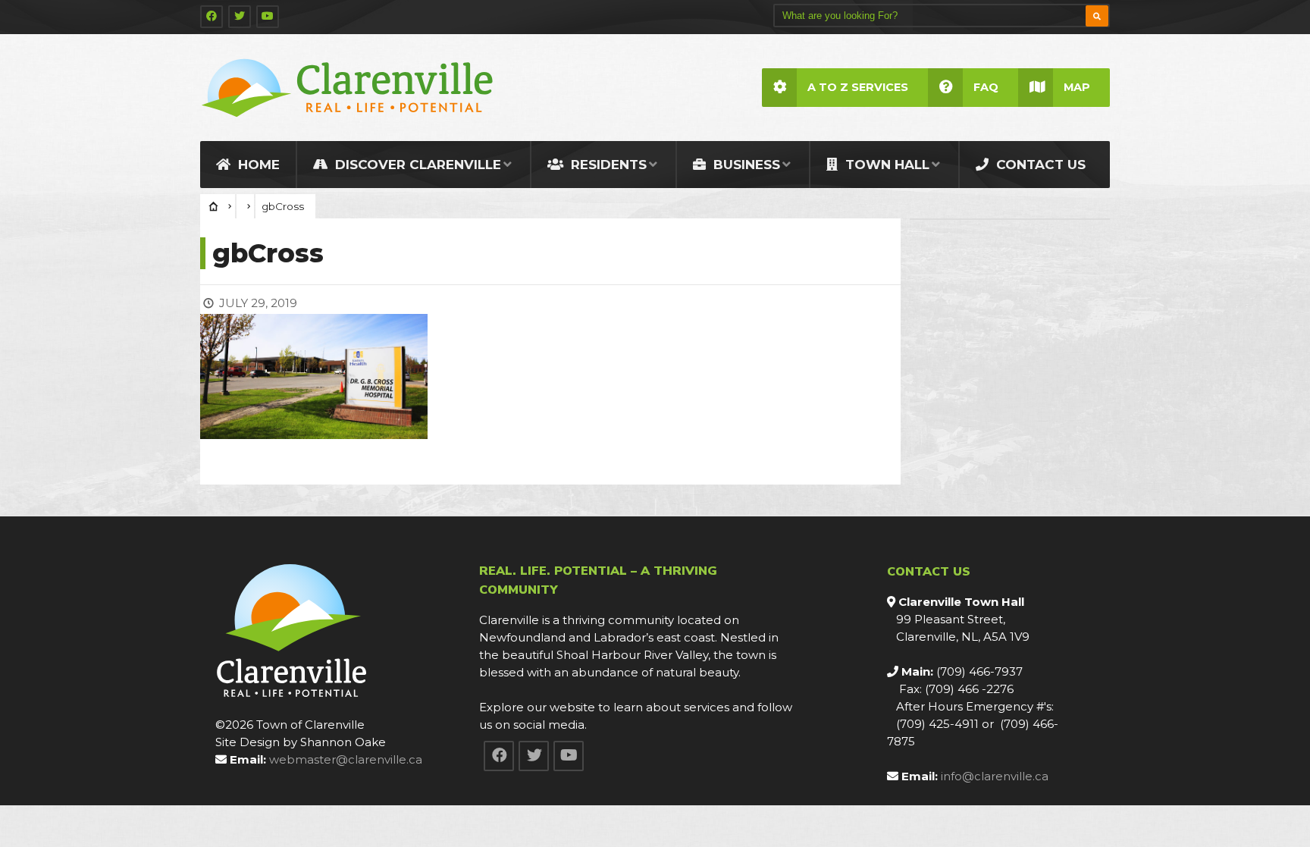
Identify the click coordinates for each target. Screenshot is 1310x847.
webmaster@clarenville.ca (345, 759)
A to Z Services (857, 87)
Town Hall (885, 164)
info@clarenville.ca (994, 776)
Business (745, 164)
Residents (607, 164)
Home (257, 164)
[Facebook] (211, 16)
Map (1077, 87)
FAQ (985, 87)
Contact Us (1039, 164)
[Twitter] (239, 16)
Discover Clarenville (416, 164)
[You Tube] (267, 16)
